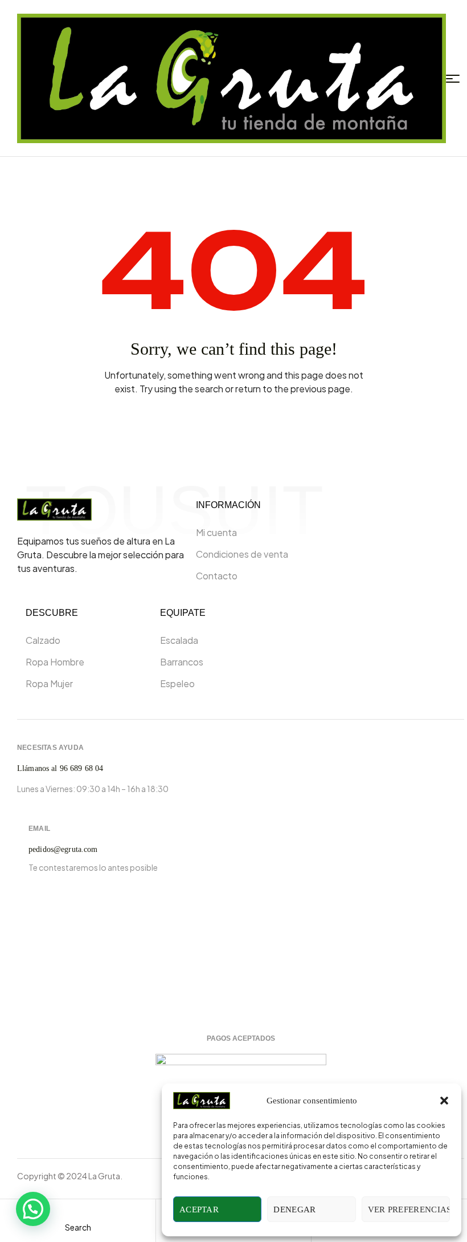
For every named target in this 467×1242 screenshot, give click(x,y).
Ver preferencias (409, 1209)
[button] (444, 1100)
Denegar (294, 1209)
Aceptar (199, 1209)
